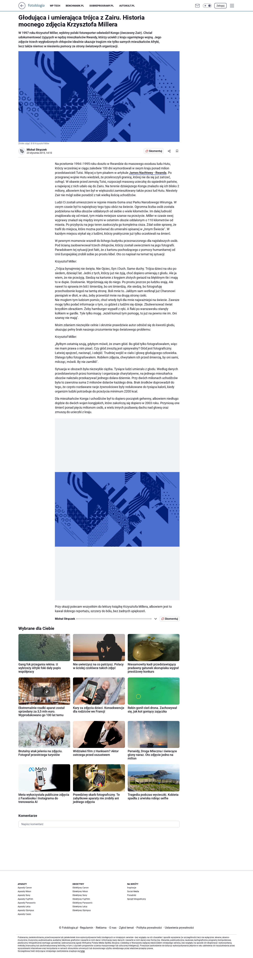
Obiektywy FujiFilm (81, 899)
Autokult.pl (127, 5)
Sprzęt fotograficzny (136, 899)
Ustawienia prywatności (179, 927)
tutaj (82, 951)
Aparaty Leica (24, 906)
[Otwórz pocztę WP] (197, 5)
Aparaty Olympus (26, 910)
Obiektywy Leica (79, 906)
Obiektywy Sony (79, 895)
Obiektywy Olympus (81, 910)
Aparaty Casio (24, 914)
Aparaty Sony (24, 895)
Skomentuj (155, 151)
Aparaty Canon (25, 887)
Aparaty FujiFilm (25, 899)
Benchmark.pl (75, 5)
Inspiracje (131, 887)
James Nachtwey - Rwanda (147, 172)
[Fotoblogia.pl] (39, 6)
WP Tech (55, 5)
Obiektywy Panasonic (82, 903)
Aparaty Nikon (24, 891)
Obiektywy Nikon (80, 891)
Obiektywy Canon (80, 887)
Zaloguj (220, 5)
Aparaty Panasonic (27, 903)
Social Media (133, 891)
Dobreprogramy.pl (101, 5)
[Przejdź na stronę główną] (21, 8)
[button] (207, 6)
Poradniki (131, 895)
